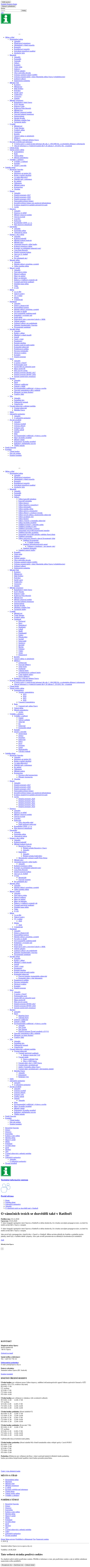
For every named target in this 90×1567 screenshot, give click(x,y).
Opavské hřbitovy (24, 665)
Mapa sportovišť (19, 369)
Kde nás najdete (15, 453)
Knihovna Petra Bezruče (22, 108)
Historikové (22, 625)
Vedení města (18, 156)
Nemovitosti (22, 734)
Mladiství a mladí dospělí (22, 335)
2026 (24, 700)
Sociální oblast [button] (15, 329)
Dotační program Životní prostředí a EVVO (33, 1031)
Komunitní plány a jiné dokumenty (30, 978)
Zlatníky (17, 98)
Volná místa (18, 67)
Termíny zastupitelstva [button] (26, 692)
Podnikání (8, 1144)
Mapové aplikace (20, 274)
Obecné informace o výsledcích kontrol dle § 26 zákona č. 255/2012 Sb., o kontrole (43, 146)
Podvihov (17, 90)
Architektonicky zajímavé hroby (29, 672)
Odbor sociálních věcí (26, 517)
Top (34, 1539)
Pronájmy (21, 738)
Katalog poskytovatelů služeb (24, 345)
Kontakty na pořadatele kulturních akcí (27, 248)
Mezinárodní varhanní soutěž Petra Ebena (32, 858)
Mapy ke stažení (19, 276)
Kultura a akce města (12, 1136)
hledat (3, 8)
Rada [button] (16, 704)
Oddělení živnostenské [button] (31, 540)
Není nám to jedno (20, 272)
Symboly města (19, 130)
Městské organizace (12, 1485)
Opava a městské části (30, 1059)
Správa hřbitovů (24, 676)
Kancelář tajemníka (25, 501)
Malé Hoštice (18, 89)
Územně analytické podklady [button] (28, 1053)
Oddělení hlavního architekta (28, 532)
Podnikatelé (22, 633)
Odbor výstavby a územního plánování (31, 521)
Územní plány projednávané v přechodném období (36, 1069)
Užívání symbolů (24, 751)
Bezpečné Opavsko (12, 1128)
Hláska (16, 298)
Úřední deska (14, 148)
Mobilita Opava (19, 410)
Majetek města (10, 1138)
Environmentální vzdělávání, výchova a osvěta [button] (30, 1023)
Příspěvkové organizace (22, 43)
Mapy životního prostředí (23, 438)
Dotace (20, 736)
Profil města (18, 317)
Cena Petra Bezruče (21, 250)
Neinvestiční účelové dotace (23, 201)
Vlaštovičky (18, 94)
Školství (8, 1149)
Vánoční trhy (18, 404)
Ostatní (20, 718)
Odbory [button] (16, 497)
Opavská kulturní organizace (24, 114)
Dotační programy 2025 (22, 199)
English (4, 4)
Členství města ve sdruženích (24, 136)
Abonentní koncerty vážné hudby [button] (25, 862)
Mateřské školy (23, 1016)
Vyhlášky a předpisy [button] (17, 160)
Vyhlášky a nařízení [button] (21, 716)
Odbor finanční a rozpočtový (28, 505)
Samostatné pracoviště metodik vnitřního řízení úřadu (36, 534)
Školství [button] (12, 378)
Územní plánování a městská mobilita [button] (23, 406)
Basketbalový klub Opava (23, 102)
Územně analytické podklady (24, 282)
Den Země (22, 1027)
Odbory (16, 63)
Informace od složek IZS (22, 173)
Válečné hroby (23, 670)
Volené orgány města (12, 1493)
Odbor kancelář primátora (27, 499)
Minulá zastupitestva (21, 158)
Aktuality (17, 41)
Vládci (20, 651)
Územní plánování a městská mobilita (18, 1153)
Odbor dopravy (23, 503)
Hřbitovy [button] (17, 661)
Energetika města (20, 230)
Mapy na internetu (20, 278)
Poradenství (18, 341)
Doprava (8, 1132)
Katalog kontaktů (16, 455)
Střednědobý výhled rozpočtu (24, 45)
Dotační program (20, 357)
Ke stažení (17, 181)
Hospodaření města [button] (16, 39)
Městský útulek (19, 440)
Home (3, 1539)
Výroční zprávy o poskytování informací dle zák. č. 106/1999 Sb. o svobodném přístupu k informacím (49, 144)
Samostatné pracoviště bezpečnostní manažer (34, 530)
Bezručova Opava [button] (24, 846)
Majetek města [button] (15, 260)
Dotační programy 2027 (22, 195)
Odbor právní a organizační (27, 511)
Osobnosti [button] (17, 619)
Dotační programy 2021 (26, 801)
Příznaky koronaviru (25, 777)
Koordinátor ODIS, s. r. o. (23, 223)
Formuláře (17, 59)
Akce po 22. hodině (21, 254)
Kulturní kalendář (20, 238)
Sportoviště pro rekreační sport (24, 367)
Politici (20, 635)
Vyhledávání (18, 300)
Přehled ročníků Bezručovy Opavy (35, 848)
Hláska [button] (16, 923)
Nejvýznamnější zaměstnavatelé (25, 313)
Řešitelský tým (23, 1077)
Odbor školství (23, 519)
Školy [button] (16, 1014)
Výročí (16, 256)
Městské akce (18, 242)
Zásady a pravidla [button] (20, 732)
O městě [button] (12, 124)
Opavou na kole (19, 217)
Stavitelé (21, 645)
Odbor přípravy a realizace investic (30, 513)
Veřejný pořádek (24, 720)
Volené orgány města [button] (17, 150)
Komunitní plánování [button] (21, 974)
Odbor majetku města (21, 266)
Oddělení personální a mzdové (29, 528)
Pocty (20, 743)
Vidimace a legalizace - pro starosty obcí (41, 546)
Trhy (7, 1151)
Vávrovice (17, 96)
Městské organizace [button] (16, 100)
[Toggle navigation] (19, 34)
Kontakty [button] (8, 449)
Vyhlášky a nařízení (21, 161)
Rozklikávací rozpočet (22, 49)
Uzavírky (17, 219)
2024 (24, 696)
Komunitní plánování (21, 347)
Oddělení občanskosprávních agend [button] (35, 544)
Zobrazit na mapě (7, 1353)
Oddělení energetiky (25, 536)
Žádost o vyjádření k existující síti (25, 280)
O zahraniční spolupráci (22, 418)
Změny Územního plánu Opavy (29, 1067)
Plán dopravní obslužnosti (23, 225)
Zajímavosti (22, 663)
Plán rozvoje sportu (20, 371)
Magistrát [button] (13, 55)
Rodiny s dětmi (19, 333)
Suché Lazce (18, 92)
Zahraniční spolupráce (13, 1157)
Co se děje (17, 292)
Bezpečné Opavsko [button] (16, 169)
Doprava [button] (13, 209)
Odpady (17, 432)
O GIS (16, 288)
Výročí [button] (16, 876)
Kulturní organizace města (23, 246)
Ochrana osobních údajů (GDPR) (25, 75)
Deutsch (10, 4)
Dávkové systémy (20, 353)
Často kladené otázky (25, 674)
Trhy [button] (11, 396)
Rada (16, 154)
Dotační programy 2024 (26, 807)
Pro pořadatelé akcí (20, 258)
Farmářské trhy (19, 400)
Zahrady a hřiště (19, 386)
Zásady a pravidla (20, 165)
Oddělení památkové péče (27, 527)
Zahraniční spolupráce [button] (17, 414)
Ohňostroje (18, 183)
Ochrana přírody (19, 426)
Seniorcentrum (19, 116)
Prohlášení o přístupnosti (23, 1539)
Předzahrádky (23, 749)
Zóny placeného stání (25, 822)
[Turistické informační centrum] (6, 23)
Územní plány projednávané (28, 1065)
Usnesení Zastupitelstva (26, 702)
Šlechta (20, 647)
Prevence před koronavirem (28, 775)
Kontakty (17, 65)
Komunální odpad (24, 728)
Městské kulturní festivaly (23, 240)
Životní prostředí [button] (15, 420)
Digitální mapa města (21, 284)
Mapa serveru (10, 1539)
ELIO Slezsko (19, 104)
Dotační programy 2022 (26, 803)
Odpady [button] (17, 1098)
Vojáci (20, 653)
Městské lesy (18, 110)
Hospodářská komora (21, 307)
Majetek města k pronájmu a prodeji (26, 264)
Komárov (17, 85)
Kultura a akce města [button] (17, 234)
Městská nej (18, 126)
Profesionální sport (20, 365)
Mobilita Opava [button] (19, 1071)
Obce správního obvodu (22, 73)
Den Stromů (22, 1029)
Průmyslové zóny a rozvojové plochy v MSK (29, 319)
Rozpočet (17, 47)
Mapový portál (10, 1140)
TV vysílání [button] (18, 919)
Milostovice (18, 87)
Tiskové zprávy (19, 294)
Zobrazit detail (29, 1565)
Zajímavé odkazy (20, 79)
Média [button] (12, 290)
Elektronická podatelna (22, 81)
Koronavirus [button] (18, 773)
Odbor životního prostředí (27, 523)
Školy (16, 382)
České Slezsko (19, 128)
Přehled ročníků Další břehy (32, 856)
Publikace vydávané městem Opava (26, 140)
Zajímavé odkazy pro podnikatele (25, 323)
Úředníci (21, 649)
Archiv (16, 207)
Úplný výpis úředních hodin (10, 1471)
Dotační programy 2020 (26, 799)
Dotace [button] (12, 191)
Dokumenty (22, 1075)
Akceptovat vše (7, 1565)
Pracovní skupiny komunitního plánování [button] (32, 976)
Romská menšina (20, 343)
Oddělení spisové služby (26, 550)
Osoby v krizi (18, 339)
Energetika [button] (13, 227)
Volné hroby (22, 667)
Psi (19, 724)
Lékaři (20, 629)
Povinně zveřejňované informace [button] (21, 142)
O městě (8, 1487)
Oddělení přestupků (29, 548)
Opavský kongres (24, 880)
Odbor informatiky (24, 507)
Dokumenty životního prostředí (25, 442)
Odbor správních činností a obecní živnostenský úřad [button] (36, 538)
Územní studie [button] (23, 1057)
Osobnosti (17, 132)
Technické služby (20, 122)
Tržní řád (21, 722)
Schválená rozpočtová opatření (24, 51)
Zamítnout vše (18, 1565)
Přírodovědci (22, 637)
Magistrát (8, 1482)
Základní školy (23, 1018)
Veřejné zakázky (19, 71)
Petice (20, 741)
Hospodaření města (12, 1480)
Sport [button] (11, 359)
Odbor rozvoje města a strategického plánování (34, 515)
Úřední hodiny (15, 451)
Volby (7, 1155)
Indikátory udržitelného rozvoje (25, 443)
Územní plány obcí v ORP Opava (30, 1063)
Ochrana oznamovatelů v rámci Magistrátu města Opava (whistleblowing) (39, 77)
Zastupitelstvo (19, 152)
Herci (20, 623)
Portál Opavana (10, 447)
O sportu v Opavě (20, 363)
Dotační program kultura (22, 252)
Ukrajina (17, 189)
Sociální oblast (10, 1146)
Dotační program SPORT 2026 (25, 374)
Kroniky (17, 134)
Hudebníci (22, 627)
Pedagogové (22, 655)
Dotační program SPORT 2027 (25, 372)
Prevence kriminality (21, 351)
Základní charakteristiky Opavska (25, 325)
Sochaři (21, 639)
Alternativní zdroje (20, 232)
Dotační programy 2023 (26, 805)
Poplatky (17, 163)
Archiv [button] (16, 797)
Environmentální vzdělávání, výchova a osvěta (30, 388)
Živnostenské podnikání (22, 327)
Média (7, 1142)
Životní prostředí (11, 1163)
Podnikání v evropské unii (23, 315)
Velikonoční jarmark (21, 402)
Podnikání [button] (13, 301)
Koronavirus (18, 187)
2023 (24, 694)
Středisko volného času (22, 120)
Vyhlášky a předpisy (12, 1495)
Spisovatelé (22, 641)
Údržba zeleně (19, 430)
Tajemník (17, 61)
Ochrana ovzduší (20, 424)
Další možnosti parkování (27, 824)
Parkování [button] (17, 820)
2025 (24, 698)
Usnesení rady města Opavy (28, 706)
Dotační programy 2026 (22, 197)
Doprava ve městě (20, 213)
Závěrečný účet (19, 53)
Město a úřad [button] (9, 37)
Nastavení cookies (42, 1539)
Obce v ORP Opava (30, 1061)
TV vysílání (18, 296)
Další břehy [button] (22, 852)
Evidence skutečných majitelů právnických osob (30, 205)
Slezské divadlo (19, 118)
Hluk (16, 434)
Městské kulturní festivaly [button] (23, 844)
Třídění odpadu (19, 445)
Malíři (20, 631)
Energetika (9, 1134)
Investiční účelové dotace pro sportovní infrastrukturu (32, 203)
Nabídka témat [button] (10, 167)
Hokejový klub (19, 106)
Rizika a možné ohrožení (22, 175)
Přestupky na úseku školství (23, 392)
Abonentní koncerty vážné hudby (25, 244)
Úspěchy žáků (19, 394)
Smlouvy (17, 69)
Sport (7, 1147)
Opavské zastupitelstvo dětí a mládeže (27, 390)
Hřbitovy (17, 138)
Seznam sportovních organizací (25, 376)
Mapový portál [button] (15, 268)
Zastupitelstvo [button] (19, 690)
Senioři (16, 337)
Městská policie (19, 185)
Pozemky (21, 745)
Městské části (9, 1484)
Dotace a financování (21, 305)
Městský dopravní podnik (23, 112)
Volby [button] (12, 412)
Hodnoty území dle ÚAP (31, 1055)
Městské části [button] (14, 83)
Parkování (17, 221)
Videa (16, 286)
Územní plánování (20, 408)
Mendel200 (22, 878)
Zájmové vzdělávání (21, 384)
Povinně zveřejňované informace (16, 1489)
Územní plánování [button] (20, 1051)
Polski (15, 4)
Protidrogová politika (21, 349)
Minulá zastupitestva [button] (21, 710)
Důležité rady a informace (23, 179)
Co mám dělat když (21, 177)
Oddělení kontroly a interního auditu (31, 525)
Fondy (20, 747)
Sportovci (21, 643)
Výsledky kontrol (33, 542)
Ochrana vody (19, 428)
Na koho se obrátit (20, 311)
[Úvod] (9, 34)
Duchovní (21, 621)
